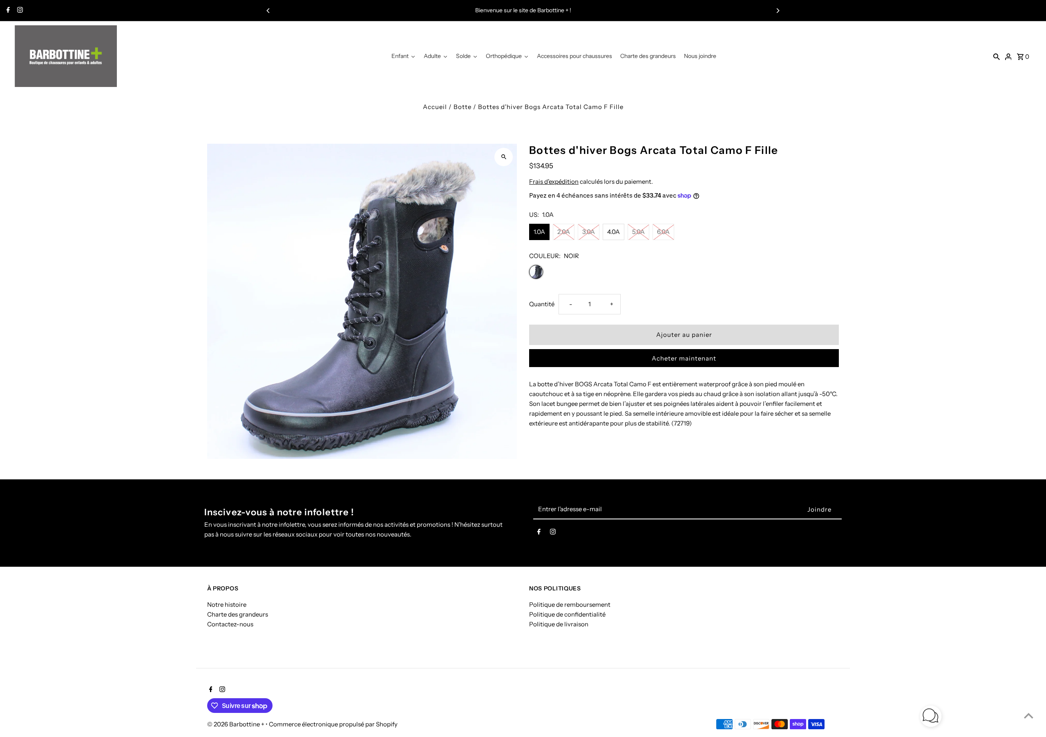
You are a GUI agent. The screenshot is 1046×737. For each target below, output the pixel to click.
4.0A (613, 232)
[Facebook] (7, 10)
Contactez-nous (230, 624)
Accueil (435, 107)
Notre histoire (226, 605)
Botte (463, 107)
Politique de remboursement (569, 605)
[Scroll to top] (1028, 715)
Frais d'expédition (554, 181)
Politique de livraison (558, 624)
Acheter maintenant (684, 358)
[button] (930, 718)
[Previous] (268, 10)
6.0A (663, 232)
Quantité (541, 304)
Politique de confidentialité (567, 615)
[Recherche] (996, 56)
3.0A (588, 232)
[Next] (777, 10)
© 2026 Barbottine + (236, 724)
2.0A (563, 232)
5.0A (638, 232)
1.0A (539, 232)
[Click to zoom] (503, 157)
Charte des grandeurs (237, 615)
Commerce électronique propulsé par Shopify (333, 724)
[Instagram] (19, 10)
